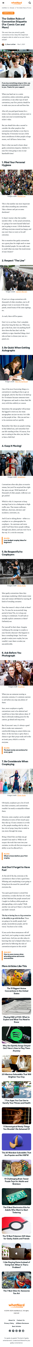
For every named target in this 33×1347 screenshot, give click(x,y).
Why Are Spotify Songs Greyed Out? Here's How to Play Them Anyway (16, 1048)
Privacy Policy (9, 1323)
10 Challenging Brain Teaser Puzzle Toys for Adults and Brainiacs (16, 1181)
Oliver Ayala (21, 586)
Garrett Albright (21, 292)
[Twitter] (13, 1331)
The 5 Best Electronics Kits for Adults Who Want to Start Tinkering (16, 1210)
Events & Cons (8, 13)
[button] (3, 2)
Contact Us (21, 1320)
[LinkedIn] (20, 1331)
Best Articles (16, 1326)
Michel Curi (21, 196)
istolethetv (21, 477)
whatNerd (4, 8)
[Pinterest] (16, 1331)
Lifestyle (12, 8)
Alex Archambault (21, 382)
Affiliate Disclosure (22, 1323)
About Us (12, 1320)
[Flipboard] (23, 1331)
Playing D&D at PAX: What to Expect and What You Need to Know (16, 1019)
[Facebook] (10, 1331)
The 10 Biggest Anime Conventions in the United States (16, 991)
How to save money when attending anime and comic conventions (14, 956)
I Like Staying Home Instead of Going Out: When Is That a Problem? (16, 1264)
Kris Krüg (21, 687)
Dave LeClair (11, 44)
